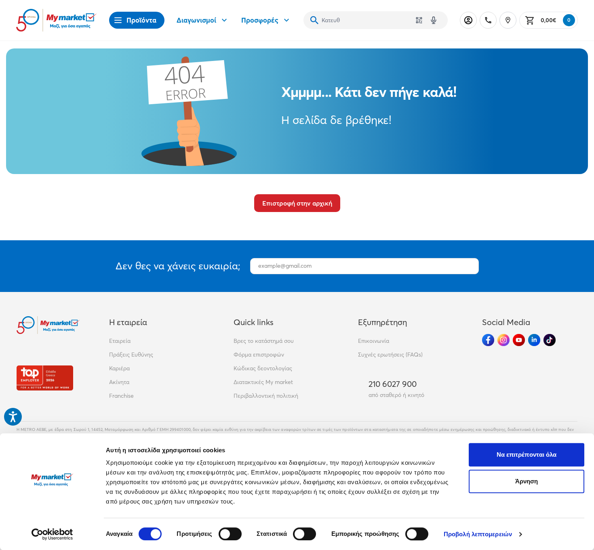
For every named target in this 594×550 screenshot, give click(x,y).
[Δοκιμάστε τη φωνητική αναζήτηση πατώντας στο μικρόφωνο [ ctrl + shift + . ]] (433, 20)
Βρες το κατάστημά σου (264, 340)
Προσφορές (259, 20)
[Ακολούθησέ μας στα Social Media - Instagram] (503, 340)
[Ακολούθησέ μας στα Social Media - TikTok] (549, 340)
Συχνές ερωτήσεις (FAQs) (390, 354)
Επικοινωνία (373, 340)
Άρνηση (526, 481)
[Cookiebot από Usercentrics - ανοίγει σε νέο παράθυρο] (52, 534)
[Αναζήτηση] (314, 20)
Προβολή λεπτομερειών (478, 534)
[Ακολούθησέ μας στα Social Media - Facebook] (488, 340)
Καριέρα (119, 368)
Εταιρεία (120, 340)
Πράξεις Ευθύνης (131, 354)
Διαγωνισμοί (196, 20)
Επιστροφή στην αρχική (297, 203)
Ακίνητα (119, 382)
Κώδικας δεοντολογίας (263, 368)
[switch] (230, 533)
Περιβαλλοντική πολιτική (266, 395)
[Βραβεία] (45, 377)
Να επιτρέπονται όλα (527, 454)
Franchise (121, 395)
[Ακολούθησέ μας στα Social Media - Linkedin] (534, 340)
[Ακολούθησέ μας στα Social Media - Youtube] (519, 340)
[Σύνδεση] (468, 20)
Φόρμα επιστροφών (259, 354)
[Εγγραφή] (469, 266)
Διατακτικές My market (263, 382)
